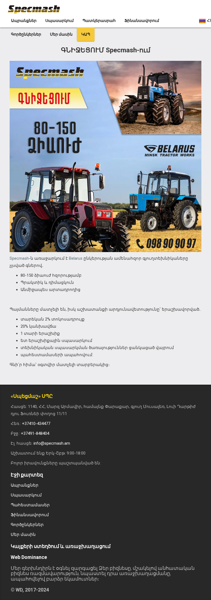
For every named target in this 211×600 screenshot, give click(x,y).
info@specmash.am (52, 443)
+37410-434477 (36, 423)
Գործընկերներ (26, 34)
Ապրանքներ (24, 20)
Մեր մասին (61, 34)
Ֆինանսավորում (141, 20)
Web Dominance (29, 557)
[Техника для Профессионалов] (36, 7)
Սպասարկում (59, 20)
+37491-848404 (35, 433)
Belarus (75, 258)
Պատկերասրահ (99, 20)
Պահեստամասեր (30, 504)
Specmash (19, 258)
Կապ (85, 34)
